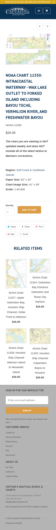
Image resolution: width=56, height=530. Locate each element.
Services (9, 446)
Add (12, 234)
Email (25, 234)
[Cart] (46, 11)
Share (27, 227)
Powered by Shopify (14, 523)
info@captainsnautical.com (17, 502)
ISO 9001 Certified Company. (36, 507)
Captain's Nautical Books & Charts (26, 518)
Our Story (9, 467)
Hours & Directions (13, 437)
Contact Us (10, 433)
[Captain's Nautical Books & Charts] (18, 12)
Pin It (41, 227)
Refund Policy (11, 442)
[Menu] (38, 11)
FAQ (7, 451)
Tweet (13, 227)
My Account (10, 455)
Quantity (9, 205)
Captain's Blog (11, 476)
